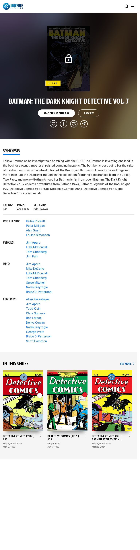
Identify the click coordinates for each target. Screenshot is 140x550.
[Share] (84, 123)
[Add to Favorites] (53, 123)
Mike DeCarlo (35, 268)
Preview (89, 113)
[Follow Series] (73, 123)
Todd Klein (33, 308)
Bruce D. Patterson (38, 292)
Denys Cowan (35, 322)
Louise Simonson (38, 235)
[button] (126, 6)
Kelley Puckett (35, 221)
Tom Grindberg (36, 252)
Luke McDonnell (37, 247)
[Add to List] (63, 123)
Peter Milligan (35, 225)
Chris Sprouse (35, 313)
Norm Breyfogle (37, 287)
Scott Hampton (36, 341)
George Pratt (35, 332)
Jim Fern (32, 256)
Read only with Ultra (56, 113)
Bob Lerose (34, 318)
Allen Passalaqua (37, 299)
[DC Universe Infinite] (13, 6)
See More (127, 364)
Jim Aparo (33, 242)
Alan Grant (33, 230)
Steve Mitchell (35, 282)
